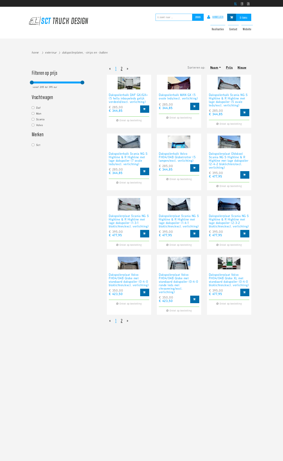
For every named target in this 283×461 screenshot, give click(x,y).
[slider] (32, 82)
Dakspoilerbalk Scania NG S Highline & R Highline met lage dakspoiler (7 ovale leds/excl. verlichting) (128, 159)
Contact (233, 29)
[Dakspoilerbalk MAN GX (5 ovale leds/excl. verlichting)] (179, 85)
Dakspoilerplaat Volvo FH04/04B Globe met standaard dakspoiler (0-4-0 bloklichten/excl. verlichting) (129, 280)
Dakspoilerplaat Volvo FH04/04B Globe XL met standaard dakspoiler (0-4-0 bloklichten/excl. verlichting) (229, 280)
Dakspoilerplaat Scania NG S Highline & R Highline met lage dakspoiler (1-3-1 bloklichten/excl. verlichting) (129, 221)
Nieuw (242, 67)
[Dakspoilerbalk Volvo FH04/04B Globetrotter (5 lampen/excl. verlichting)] (179, 143)
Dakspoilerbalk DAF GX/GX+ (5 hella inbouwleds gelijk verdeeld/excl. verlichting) (128, 98)
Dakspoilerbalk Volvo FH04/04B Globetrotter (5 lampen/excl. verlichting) (177, 157)
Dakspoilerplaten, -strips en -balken (85, 52)
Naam (214, 67)
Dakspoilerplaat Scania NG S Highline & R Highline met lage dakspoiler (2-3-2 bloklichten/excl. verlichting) (229, 221)
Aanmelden (217, 16)
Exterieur (51, 52)
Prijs (229, 67)
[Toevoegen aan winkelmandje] (144, 109)
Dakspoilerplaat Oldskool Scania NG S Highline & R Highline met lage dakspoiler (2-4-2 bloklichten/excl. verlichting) (229, 160)
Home (35, 52)
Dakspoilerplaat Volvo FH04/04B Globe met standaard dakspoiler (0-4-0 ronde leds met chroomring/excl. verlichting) (178, 283)
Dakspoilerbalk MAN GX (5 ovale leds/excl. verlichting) (178, 97)
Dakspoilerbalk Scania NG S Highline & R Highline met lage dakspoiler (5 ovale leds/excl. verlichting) (228, 100)
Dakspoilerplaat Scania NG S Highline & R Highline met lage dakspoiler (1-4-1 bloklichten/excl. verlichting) (179, 221)
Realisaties (218, 29)
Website (247, 29)
